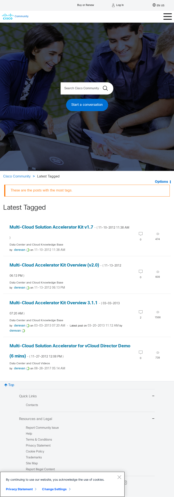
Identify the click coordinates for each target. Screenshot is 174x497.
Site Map (32, 463)
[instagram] (125, 482)
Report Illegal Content (40, 469)
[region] (62, 484)
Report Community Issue (42, 428)
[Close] (119, 477)
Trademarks (34, 457)
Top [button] (11, 385)
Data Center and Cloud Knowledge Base (36, 244)
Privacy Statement (19, 489)
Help (29, 434)
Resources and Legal (35, 419)
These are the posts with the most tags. (42, 190)
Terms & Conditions (39, 439)
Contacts (32, 405)
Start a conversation (87, 104)
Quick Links (28, 396)
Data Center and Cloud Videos (30, 363)
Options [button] (161, 181)
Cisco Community (17, 176)
